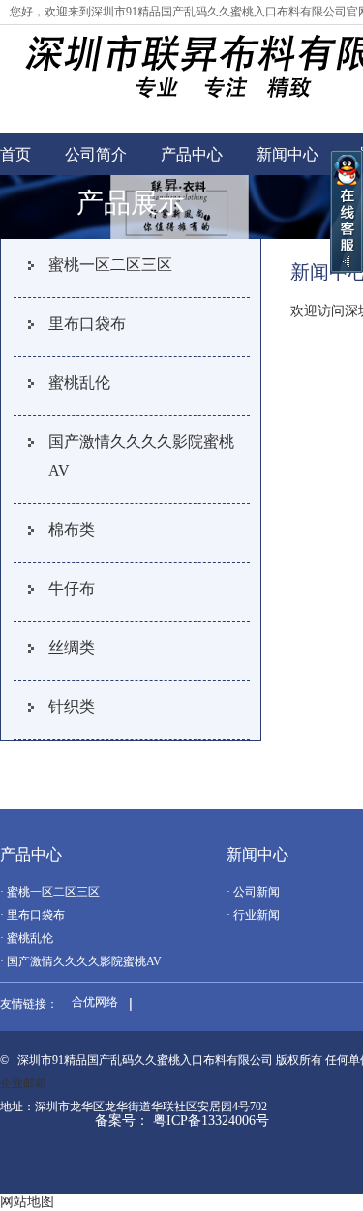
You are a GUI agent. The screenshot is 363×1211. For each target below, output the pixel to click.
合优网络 (95, 1002)
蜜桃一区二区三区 (110, 264)
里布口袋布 (87, 323)
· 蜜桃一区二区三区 (50, 892)
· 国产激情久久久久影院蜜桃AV (81, 961)
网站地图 (27, 1202)
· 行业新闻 (253, 915)
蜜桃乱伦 (79, 382)
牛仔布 (71, 588)
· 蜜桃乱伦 (26, 938)
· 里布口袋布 (32, 915)
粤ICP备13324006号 (211, 1120)
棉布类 (71, 529)
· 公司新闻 (253, 892)
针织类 (71, 706)
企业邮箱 (23, 1083)
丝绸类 (71, 647)
